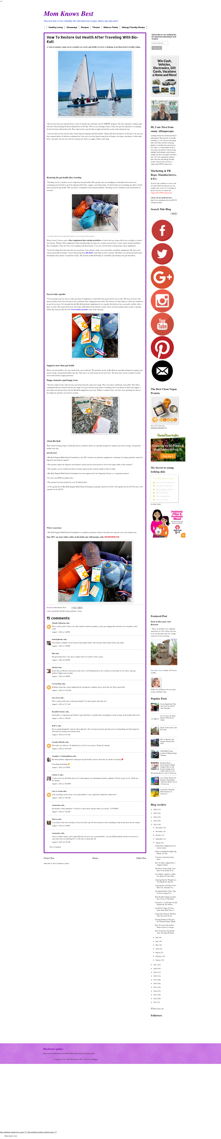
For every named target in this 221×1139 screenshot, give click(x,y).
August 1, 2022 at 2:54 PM (61, 646)
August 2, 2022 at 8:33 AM (61, 734)
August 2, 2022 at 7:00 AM (61, 718)
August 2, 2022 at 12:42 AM (61, 690)
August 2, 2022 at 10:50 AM (61, 748)
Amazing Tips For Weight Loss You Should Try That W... (165, 881)
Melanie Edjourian (59, 623)
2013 (155, 995)
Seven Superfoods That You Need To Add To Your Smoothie (168, 706)
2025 (155, 813)
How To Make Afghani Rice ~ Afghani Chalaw (165, 864)
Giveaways (72, 27)
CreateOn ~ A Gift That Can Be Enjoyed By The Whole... (166, 903)
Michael (55, 667)
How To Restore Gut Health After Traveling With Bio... (165, 932)
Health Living (64, 611)
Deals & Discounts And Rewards (161, 623)
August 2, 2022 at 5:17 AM (61, 704)
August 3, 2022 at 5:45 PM (61, 825)
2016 (155, 983)
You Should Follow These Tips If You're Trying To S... (165, 892)
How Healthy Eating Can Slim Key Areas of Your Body (165, 898)
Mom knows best (11, 1136)
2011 (155, 1002)
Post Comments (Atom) (61, 863)
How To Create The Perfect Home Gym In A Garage (164, 926)
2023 (155, 820)
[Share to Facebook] (79, 608)
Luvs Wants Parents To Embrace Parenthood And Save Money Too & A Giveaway (168, 781)
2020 (155, 968)
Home (95, 858)
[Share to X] (77, 608)
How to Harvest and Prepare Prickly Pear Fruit (167, 741)
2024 (155, 817)
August (158, 842)
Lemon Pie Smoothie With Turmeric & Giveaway (167, 791)
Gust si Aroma (57, 791)
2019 (155, 972)
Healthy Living (56, 27)
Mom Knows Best (68, 13)
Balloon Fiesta (111, 27)
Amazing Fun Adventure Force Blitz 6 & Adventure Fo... (165, 886)
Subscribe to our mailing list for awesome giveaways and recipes (164, 37)
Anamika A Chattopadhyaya (62, 756)
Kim (53, 653)
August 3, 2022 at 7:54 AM (61, 811)
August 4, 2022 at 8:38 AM (61, 842)
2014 (155, 991)
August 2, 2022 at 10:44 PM (61, 783)
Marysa (54, 819)
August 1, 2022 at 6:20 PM (61, 676)
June (157, 941)
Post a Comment (55, 847)
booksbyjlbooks (57, 639)
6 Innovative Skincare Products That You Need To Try (165, 915)
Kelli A (54, 725)
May (157, 945)
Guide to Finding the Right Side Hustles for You (166, 852)
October (158, 835)
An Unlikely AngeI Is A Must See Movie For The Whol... (165, 875)
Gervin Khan (56, 684)
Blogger (95, 1059)
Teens (80, 611)
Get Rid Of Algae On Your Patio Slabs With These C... (165, 909)
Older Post (141, 858)
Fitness (96, 27)
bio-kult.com (82, 536)
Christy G (55, 775)
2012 (155, 998)
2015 (155, 987)
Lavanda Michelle (58, 742)
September (159, 839)
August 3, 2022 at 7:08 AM (61, 797)
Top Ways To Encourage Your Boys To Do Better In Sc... (165, 869)
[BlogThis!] (75, 608)
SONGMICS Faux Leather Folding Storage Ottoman (168, 753)
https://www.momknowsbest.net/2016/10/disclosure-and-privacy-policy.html (69, 1053)
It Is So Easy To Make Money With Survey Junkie (168, 718)
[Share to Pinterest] (81, 608)
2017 (155, 980)
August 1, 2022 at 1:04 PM (61, 632)
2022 (155, 824)
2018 (155, 976)
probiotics (73, 611)
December (159, 827)
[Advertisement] (95, 158)
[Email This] (72, 608)
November (159, 831)
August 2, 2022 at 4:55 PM (61, 767)
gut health (55, 611)
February (159, 956)
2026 (155, 809)
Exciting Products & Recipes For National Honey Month (165, 920)
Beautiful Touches (58, 711)
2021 (155, 964)
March (158, 952)
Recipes (85, 27)
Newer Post (49, 858)
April (158, 948)
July (157, 937)
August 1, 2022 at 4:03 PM (61, 660)
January (158, 960)
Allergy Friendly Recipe (133, 27)
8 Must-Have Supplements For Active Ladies (165, 847)
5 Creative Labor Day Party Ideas (164, 858)
